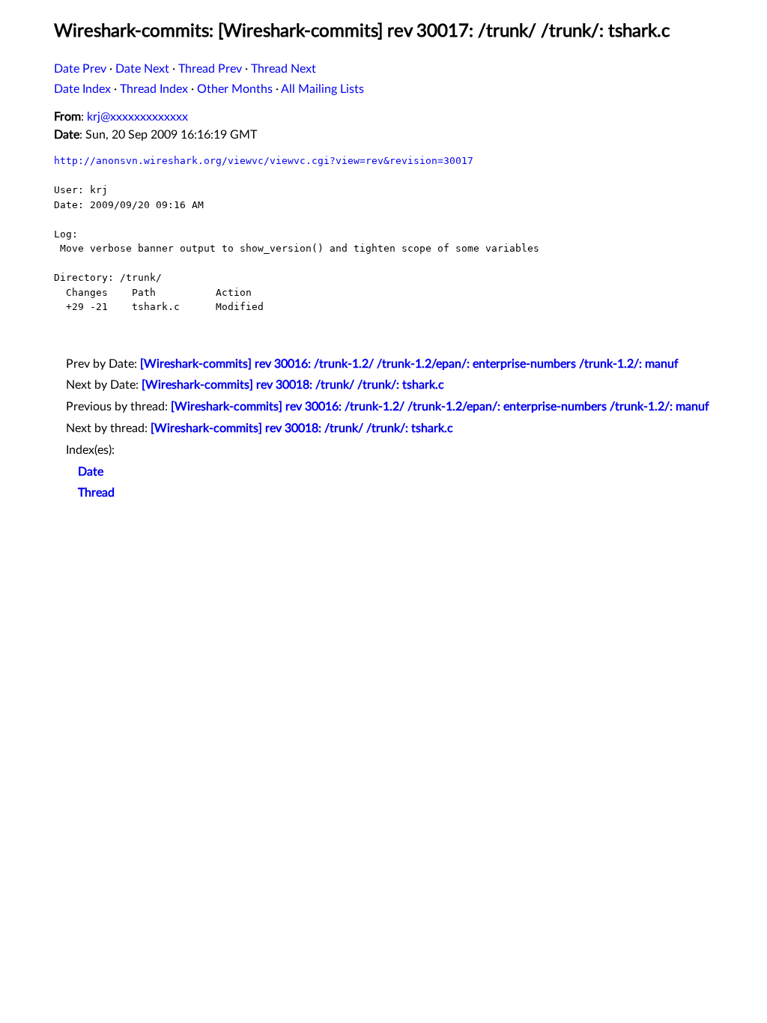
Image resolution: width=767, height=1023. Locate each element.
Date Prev (80, 69)
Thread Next (283, 69)
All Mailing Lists (322, 89)
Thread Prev (210, 69)
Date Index (82, 89)
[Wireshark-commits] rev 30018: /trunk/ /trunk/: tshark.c (293, 385)
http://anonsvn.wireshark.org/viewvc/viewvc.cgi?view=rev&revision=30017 (263, 160)
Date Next (142, 69)
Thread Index (154, 89)
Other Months (235, 89)
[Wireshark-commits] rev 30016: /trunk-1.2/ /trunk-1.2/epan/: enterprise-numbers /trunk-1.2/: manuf (409, 364)
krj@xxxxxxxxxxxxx (137, 117)
